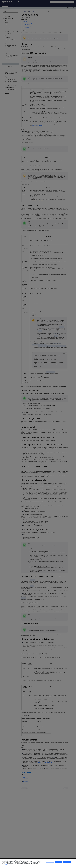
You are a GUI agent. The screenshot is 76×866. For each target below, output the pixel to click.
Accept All (67, 862)
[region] (38, 862)
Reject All (58, 862)
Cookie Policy (6, 864)
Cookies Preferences (50, 862)
